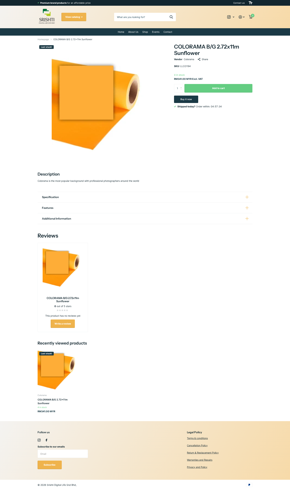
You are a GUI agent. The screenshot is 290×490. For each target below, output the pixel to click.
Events (155, 31)
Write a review (63, 323)
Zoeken (171, 17)
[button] (182, 85)
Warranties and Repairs (199, 459)
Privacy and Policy (197, 467)
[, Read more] (230, 17)
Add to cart (218, 88)
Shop (145, 31)
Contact (167, 31)
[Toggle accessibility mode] (250, 3)
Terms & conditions (197, 438)
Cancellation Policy (197, 445)
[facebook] (46, 440)
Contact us (239, 3)
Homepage (43, 39)
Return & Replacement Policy (203, 452)
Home (121, 31)
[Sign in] (241, 17)
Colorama (189, 59)
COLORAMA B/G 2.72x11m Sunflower (53, 401)
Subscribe (50, 464)
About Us (133, 31)
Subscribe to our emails (51, 446)
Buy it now (186, 99)
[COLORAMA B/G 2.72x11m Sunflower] (58, 370)
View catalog (73, 16)
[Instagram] (39, 440)
